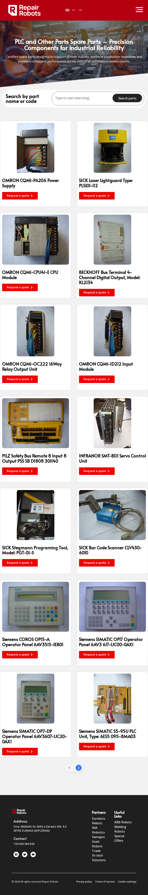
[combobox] (83, 98)
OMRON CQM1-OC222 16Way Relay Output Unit (32, 366)
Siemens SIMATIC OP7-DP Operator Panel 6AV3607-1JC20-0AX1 (34, 736)
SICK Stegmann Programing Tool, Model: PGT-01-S (35, 550)
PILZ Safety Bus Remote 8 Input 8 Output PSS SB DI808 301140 (34, 458)
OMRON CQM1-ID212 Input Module (106, 366)
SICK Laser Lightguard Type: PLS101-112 (106, 182)
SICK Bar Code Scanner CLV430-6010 (110, 550)
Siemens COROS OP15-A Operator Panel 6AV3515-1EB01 (32, 641)
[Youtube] (33, 854)
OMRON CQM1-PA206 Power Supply (30, 182)
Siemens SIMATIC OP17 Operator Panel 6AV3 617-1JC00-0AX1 (111, 641)
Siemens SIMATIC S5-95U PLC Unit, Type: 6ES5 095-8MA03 (107, 733)
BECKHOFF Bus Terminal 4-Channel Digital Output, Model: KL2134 (109, 277)
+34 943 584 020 (23, 844)
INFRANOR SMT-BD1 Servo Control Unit (112, 458)
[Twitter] (24, 854)
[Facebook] (16, 854)
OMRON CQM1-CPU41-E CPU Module (30, 274)
